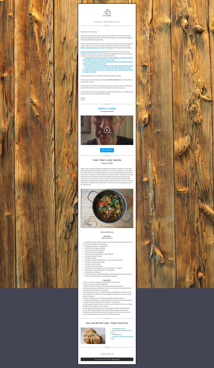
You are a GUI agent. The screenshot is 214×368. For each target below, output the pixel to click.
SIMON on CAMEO (107, 109)
